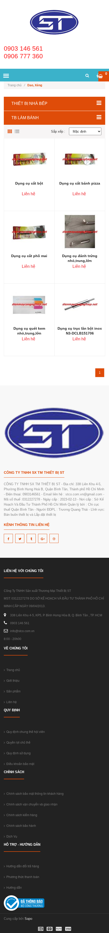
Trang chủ (16, 85)
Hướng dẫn (13, 887)
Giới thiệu (12, 680)
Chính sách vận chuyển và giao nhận (31, 804)
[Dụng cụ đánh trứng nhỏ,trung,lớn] (80, 231)
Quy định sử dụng (18, 753)
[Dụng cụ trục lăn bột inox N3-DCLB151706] (80, 304)
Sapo (28, 919)
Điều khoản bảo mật (19, 763)
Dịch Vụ (11, 836)
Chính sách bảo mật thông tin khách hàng (34, 793)
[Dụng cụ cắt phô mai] (29, 231)
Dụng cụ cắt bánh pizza (79, 183)
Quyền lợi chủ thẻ (17, 742)
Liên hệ (11, 702)
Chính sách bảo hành (20, 825)
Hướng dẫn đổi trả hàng (22, 866)
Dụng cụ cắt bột (29, 183)
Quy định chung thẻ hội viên (25, 731)
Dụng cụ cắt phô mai (29, 256)
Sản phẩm (13, 691)
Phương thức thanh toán (22, 876)
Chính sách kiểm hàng (21, 815)
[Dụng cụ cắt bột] (29, 159)
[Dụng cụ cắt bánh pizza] (80, 159)
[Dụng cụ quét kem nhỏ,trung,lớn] (29, 304)
